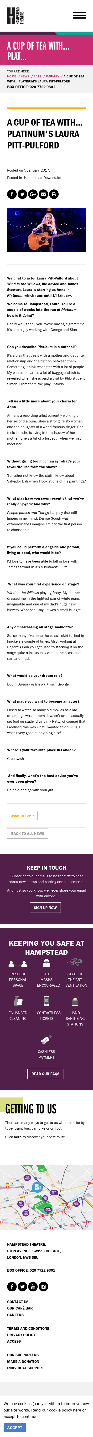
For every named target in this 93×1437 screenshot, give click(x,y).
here (77, 1410)
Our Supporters (23, 1354)
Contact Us (17, 1301)
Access (14, 1341)
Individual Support (25, 1368)
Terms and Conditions (28, 1328)
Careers (15, 1314)
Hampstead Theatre (15, 15)
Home (11, 76)
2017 (37, 76)
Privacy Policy (21, 1334)
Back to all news (27, 833)
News (25, 76)
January (52, 76)
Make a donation (23, 1361)
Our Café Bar (20, 1308)
